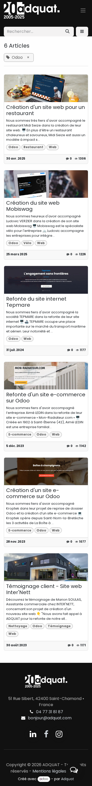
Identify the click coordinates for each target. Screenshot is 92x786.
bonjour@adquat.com (50, 718)
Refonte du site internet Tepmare (36, 302)
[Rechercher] (67, 31)
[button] (82, 31)
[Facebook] (46, 734)
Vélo (27, 243)
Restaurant (33, 147)
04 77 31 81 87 (49, 712)
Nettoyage (17, 626)
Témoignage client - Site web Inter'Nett (44, 589)
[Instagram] (59, 734)
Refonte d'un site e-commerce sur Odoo (45, 397)
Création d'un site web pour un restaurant (45, 110)
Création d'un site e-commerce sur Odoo (33, 493)
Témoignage (59, 626)
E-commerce (19, 434)
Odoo (13, 147)
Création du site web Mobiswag (33, 206)
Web (52, 147)
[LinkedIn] (33, 734)
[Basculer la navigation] (83, 10)
